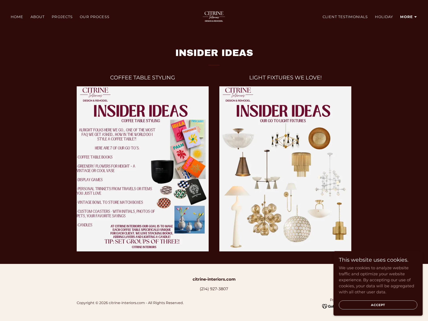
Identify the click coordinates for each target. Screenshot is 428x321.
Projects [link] (62, 17)
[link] (214, 16)
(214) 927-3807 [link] (214, 288)
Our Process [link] (94, 17)
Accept (378, 305)
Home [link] (17, 17)
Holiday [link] (384, 17)
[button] (408, 17)
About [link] (38, 17)
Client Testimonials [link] (345, 17)
